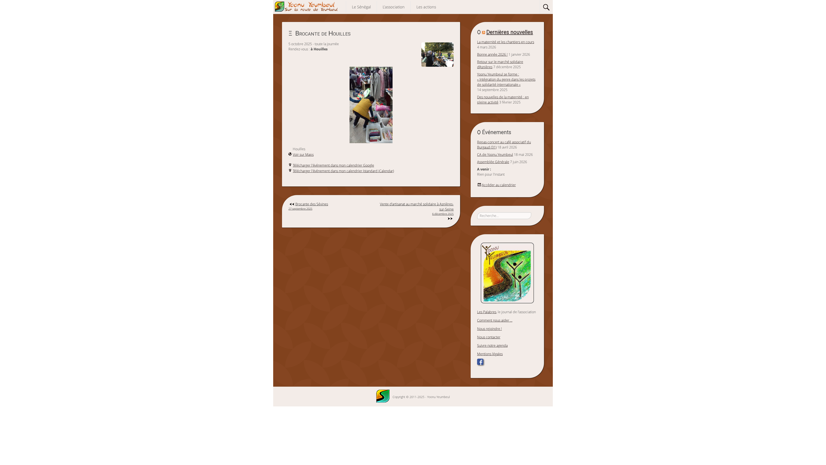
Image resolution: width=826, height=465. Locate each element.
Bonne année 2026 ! (492, 54)
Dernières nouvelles (509, 32)
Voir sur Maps (303, 154)
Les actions (426, 6)
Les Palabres (486, 312)
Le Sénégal (361, 6)
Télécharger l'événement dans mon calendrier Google (333, 165)
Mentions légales (490, 354)
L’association (394, 6)
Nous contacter (488, 337)
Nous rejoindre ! (489, 328)
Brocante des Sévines (308, 206)
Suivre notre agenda (492, 345)
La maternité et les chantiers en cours (505, 42)
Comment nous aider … (494, 320)
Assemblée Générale (493, 162)
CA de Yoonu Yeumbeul (495, 154)
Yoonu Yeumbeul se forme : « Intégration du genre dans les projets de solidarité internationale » (506, 79)
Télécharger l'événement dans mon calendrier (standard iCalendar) (343, 171)
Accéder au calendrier (499, 185)
